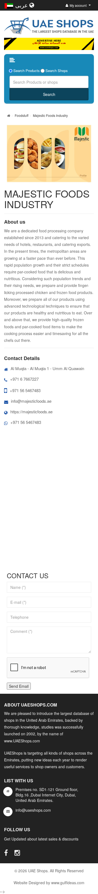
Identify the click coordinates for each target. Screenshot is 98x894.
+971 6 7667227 (24, 379)
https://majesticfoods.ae (31, 411)
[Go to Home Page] (8, 115)
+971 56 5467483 (25, 390)
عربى (22, 5)
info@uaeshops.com (33, 810)
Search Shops (56, 70)
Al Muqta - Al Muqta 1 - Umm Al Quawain (47, 368)
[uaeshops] (49, 25)
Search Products (26, 70)
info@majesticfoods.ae (31, 401)
